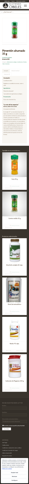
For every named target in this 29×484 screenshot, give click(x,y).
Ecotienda (7, 63)
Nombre (4, 405)
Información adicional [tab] (15, 71)
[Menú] (24, 5)
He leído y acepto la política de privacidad (14, 425)
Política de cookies (7, 468)
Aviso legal (4, 442)
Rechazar (14, 476)
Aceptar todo (14, 472)
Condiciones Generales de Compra (10, 450)
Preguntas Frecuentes (7, 456)
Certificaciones (5, 445)
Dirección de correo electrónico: (10, 419)
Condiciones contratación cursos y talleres (11, 448)
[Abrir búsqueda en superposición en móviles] (14, 12)
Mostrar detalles (9, 188)
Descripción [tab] (6, 71)
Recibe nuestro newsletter (20, 1)
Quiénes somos (7, 1)
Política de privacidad (7, 453)
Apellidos (4, 412)
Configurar (15, 480)
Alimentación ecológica (12, 62)
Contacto (13, 1)
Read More (9, 350)
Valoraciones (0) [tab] (7, 74)
